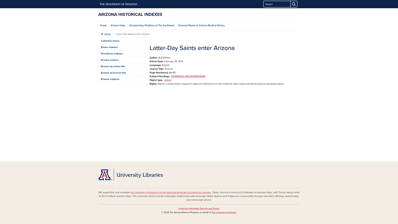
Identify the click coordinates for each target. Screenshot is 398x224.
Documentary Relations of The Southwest (151, 25)
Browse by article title (113, 66)
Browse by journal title (113, 72)
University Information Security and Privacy (199, 208)
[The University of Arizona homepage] (118, 4)
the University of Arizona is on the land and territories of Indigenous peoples (170, 192)
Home (103, 25)
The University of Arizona (224, 212)
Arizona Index (118, 25)
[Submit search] (294, 4)
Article (167, 80)
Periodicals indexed (112, 53)
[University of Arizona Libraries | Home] (130, 175)
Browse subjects (110, 79)
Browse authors (110, 60)
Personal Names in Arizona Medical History (201, 25)
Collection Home (110, 40)
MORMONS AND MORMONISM (188, 76)
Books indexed (109, 47)
